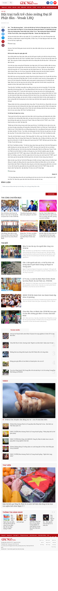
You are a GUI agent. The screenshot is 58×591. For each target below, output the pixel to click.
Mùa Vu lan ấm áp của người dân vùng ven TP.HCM (38, 247)
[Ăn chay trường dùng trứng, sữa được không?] (32, 535)
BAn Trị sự (42, 558)
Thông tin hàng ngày (13, 530)
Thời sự (9, 7)
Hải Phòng (42, 562)
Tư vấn (34, 7)
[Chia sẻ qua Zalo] (3, 37)
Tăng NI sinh (48, 560)
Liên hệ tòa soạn (33, 553)
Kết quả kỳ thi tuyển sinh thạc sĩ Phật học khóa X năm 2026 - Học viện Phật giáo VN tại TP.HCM (21, 539)
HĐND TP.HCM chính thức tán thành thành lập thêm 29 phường (39, 296)
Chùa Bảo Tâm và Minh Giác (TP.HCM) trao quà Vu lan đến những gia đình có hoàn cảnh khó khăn (39, 313)
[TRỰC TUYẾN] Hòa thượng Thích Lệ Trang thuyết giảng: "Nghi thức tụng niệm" (31, 455)
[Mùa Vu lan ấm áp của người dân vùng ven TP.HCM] (11, 251)
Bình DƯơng (54, 564)
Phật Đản (54, 560)
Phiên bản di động (42, 553)
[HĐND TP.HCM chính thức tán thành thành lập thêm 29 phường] (11, 300)
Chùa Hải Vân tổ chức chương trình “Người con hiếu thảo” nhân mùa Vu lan (31, 343)
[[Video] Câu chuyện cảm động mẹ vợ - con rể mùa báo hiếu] (29, 400)
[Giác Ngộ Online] (18, 557)
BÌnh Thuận (48, 562)
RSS (48, 553)
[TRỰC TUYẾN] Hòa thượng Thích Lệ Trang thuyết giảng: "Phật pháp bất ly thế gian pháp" (32, 432)
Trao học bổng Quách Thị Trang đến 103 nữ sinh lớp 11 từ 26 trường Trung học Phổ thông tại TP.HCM (32, 371)
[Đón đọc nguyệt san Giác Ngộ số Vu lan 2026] (45, 535)
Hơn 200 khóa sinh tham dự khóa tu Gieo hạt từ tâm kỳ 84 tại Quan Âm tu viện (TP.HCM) (9, 214)
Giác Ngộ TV (16, 553)
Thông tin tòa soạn (24, 553)
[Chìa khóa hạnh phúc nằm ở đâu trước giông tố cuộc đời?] (29, 206)
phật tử (42, 560)
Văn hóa (14, 7)
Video (18, 7)
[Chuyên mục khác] (55, 10)
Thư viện (7, 465)
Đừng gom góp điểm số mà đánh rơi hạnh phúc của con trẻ (27, 361)
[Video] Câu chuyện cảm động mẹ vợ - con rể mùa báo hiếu (26, 420)
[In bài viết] (3, 45)
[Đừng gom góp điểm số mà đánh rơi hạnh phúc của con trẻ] (6, 363)
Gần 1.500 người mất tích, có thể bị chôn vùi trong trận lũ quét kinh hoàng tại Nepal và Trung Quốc (38, 264)
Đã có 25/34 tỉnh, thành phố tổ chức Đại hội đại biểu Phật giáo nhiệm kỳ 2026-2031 (28, 523)
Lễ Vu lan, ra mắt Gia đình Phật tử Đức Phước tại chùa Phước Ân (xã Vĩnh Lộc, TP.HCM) (39, 280)
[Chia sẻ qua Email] (3, 41)
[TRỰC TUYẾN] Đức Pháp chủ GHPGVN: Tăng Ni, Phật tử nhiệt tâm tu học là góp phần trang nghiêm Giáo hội (31, 440)
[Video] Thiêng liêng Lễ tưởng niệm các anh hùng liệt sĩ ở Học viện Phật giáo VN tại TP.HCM (32, 447)
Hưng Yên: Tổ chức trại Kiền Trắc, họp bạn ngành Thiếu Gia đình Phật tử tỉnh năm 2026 (28, 236)
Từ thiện (8, 10)
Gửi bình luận (51, 194)
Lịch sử (3, 10)
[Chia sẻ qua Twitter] (3, 34)
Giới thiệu (54, 562)
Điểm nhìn (23, 7)
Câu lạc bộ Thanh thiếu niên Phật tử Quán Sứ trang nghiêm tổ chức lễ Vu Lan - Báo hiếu (32, 334)
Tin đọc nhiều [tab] (15, 330)
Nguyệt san (9, 553)
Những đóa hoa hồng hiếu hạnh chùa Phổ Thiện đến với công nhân (29, 352)
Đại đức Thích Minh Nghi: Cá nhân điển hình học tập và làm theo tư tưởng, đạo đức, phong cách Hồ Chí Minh (48, 215)
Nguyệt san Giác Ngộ (51, 7)
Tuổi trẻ (39, 7)
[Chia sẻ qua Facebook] (3, 30)
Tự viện (43, 7)
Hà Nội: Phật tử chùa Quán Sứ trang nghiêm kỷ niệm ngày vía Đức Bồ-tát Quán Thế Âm (47, 235)
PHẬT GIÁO (48, 558)
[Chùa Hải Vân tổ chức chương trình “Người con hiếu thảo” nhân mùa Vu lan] (6, 345)
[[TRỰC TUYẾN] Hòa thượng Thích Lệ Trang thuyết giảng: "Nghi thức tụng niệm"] (6, 456)
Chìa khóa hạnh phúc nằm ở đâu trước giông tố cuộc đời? (28, 214)
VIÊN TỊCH (54, 558)
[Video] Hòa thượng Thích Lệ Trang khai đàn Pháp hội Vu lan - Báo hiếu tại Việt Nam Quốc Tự (31, 425)
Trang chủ (4, 7)
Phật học (29, 7)
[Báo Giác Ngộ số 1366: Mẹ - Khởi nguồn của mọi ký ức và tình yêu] (5, 535)
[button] (52, 539)
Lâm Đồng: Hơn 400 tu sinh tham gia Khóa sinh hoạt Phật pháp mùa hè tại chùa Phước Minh (9, 236)
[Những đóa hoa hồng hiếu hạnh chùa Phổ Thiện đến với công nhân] (6, 354)
